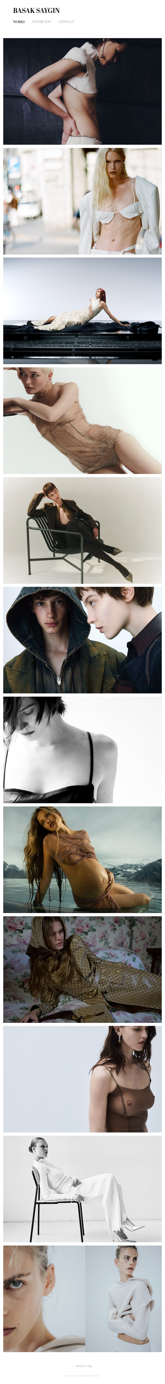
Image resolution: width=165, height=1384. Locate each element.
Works (19, 22)
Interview (41, 22)
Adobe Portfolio (90, 1376)
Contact (66, 22)
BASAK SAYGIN (36, 11)
